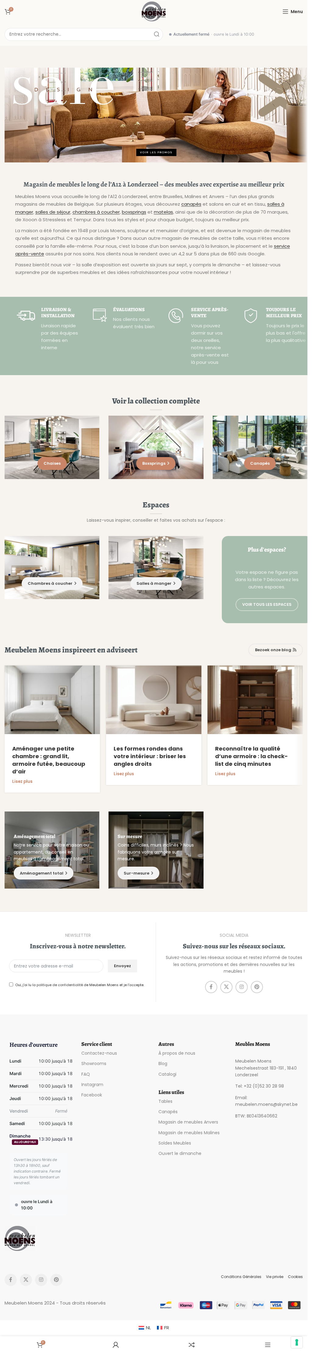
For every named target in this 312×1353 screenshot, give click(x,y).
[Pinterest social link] (257, 987)
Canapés (168, 1112)
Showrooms (93, 1063)
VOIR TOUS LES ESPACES (267, 604)
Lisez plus (22, 781)
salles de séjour (52, 212)
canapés (191, 204)
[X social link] (226, 987)
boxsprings (134, 212)
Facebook (91, 1095)
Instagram (92, 1084)
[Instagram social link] (242, 987)
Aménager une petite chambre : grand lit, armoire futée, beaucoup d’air (48, 760)
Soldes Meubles (174, 1143)
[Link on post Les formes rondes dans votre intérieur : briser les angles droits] (153, 700)
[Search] (156, 34)
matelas (163, 212)
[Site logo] (154, 11)
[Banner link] (156, 115)
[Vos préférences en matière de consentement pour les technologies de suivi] (297, 1342)
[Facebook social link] (211, 987)
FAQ (85, 1074)
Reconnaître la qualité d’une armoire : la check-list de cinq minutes (251, 756)
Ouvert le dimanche (179, 1153)
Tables (165, 1101)
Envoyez (122, 966)
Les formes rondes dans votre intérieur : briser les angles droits (150, 756)
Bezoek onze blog (273, 650)
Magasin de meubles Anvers (188, 1122)
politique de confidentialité (60, 985)
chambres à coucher (96, 212)
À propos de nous (176, 1053)
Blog (162, 1063)
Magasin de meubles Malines (189, 1132)
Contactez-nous (99, 1053)
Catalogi (167, 1074)
